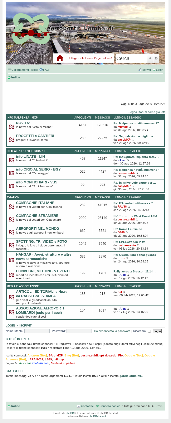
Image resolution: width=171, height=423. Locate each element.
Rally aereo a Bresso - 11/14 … (134, 271)
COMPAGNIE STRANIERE (37, 216)
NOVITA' (23, 123)
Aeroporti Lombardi (85, 38)
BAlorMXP (56, 355)
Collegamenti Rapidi (24, 69)
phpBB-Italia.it (97, 416)
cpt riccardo (108, 355)
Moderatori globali (63, 363)
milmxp (123, 126)
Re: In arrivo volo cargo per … (134, 182)
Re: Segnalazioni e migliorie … (135, 136)
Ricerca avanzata (156, 58)
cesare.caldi (126, 173)
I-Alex (122, 160)
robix (121, 258)
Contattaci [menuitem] (87, 406)
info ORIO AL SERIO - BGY (38, 169)
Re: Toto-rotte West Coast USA (135, 216)
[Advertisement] (44, 92)
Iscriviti (26, 325)
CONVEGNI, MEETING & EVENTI (43, 271)
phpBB (70, 413)
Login (10, 325)
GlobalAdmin (40, 363)
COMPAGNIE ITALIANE (35, 203)
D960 (121, 232)
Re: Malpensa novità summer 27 (136, 123)
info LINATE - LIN (30, 156)
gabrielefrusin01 (131, 375)
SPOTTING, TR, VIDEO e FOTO (41, 241)
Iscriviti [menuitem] (146, 69)
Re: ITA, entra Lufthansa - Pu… (135, 203)
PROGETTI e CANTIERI (35, 136)
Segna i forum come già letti (146, 112)
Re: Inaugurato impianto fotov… (136, 156)
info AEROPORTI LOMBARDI (26, 151)
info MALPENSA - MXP (22, 117)
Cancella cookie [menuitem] (109, 406)
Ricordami (140, 331)
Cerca (150, 58)
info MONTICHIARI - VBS (36, 182)
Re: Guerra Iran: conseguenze (134, 254)
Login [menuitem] (159, 69)
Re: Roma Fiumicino (127, 229)
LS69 (48, 359)
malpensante (127, 245)
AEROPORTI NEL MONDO (37, 228)
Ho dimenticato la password (112, 331)
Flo (120, 355)
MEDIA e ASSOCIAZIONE (23, 286)
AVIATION (13, 197)
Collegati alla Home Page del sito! (90, 58)
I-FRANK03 (35, 359)
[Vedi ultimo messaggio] (130, 126)
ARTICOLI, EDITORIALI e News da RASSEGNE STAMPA (41, 293)
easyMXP (124, 139)
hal (120, 292)
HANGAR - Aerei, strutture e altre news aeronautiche (43, 256)
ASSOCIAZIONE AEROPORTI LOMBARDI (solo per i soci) (40, 310)
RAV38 (122, 206)
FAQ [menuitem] (46, 69)
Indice (15, 406)
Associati (25, 363)
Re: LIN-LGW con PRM (129, 242)
